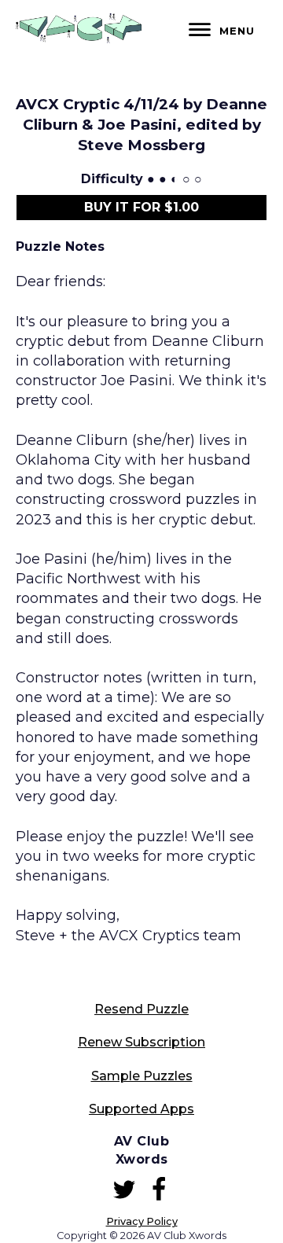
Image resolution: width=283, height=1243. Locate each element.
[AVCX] (79, 38)
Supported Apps (141, 1108)
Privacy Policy (142, 1221)
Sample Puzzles (142, 1075)
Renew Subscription (141, 1042)
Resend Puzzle (141, 1009)
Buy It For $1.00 (141, 207)
